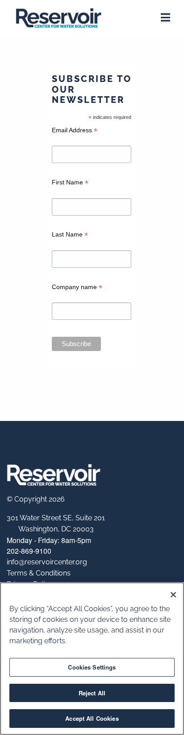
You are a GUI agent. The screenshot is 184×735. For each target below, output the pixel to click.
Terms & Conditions (39, 573)
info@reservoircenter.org (47, 562)
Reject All (92, 693)
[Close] (173, 594)
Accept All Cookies (91, 718)
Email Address (74, 131)
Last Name (70, 235)
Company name (77, 288)
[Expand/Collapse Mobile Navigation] (165, 19)
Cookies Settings (92, 667)
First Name (70, 183)
